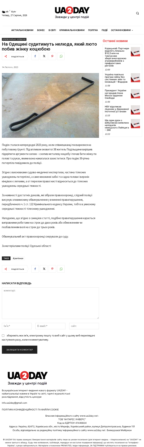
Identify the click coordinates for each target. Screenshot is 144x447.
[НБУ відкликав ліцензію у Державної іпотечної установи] (135, 110)
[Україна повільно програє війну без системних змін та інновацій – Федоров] (135, 77)
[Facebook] (35, 56)
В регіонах (18, 258)
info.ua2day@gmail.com (14, 402)
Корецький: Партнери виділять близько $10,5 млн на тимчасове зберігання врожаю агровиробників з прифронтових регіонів (117, 57)
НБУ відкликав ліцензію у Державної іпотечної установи (117, 109)
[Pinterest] (52, 56)
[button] (137, 13)
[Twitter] (43, 56)
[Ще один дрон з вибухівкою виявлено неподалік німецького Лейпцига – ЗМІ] (135, 123)
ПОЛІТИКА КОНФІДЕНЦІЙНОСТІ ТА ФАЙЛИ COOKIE (30, 409)
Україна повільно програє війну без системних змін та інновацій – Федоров (116, 78)
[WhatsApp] (61, 56)
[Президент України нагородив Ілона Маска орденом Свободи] (135, 93)
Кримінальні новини (14, 39)
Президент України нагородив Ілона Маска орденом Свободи (115, 94)
